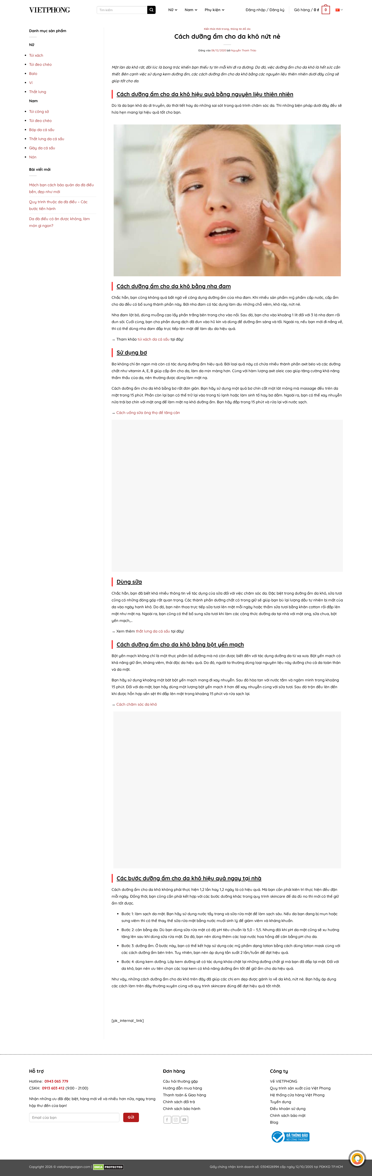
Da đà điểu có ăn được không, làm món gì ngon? (59, 222)
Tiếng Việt (339, 10)
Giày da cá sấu (42, 147)
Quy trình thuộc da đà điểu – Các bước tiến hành (58, 205)
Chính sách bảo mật (287, 1115)
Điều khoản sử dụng (287, 1108)
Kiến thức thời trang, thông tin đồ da (227, 29)
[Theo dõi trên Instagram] (176, 1120)
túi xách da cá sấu (154, 339)
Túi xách (36, 55)
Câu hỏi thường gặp (180, 1081)
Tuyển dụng (280, 1101)
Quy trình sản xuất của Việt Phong (300, 1088)
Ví (30, 82)
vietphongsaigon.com (73, 1167)
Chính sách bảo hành (181, 1108)
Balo (33, 73)
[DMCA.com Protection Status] (108, 1167)
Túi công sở (39, 111)
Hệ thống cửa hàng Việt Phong (297, 1095)
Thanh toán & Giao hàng (184, 1095)
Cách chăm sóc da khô (136, 704)
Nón (32, 157)
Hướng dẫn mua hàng (182, 1088)
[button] (312, 10)
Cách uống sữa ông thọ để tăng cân (148, 412)
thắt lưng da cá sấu (153, 631)
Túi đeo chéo (40, 64)
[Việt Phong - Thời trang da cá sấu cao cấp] (49, 10)
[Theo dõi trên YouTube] (184, 1120)
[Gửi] (151, 10)
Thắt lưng (37, 91)
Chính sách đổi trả (179, 1101)
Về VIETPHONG (283, 1081)
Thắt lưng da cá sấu (46, 138)
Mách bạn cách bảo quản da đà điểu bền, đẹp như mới (61, 188)
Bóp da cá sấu (41, 129)
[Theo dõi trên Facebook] (167, 1120)
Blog (274, 1122)
